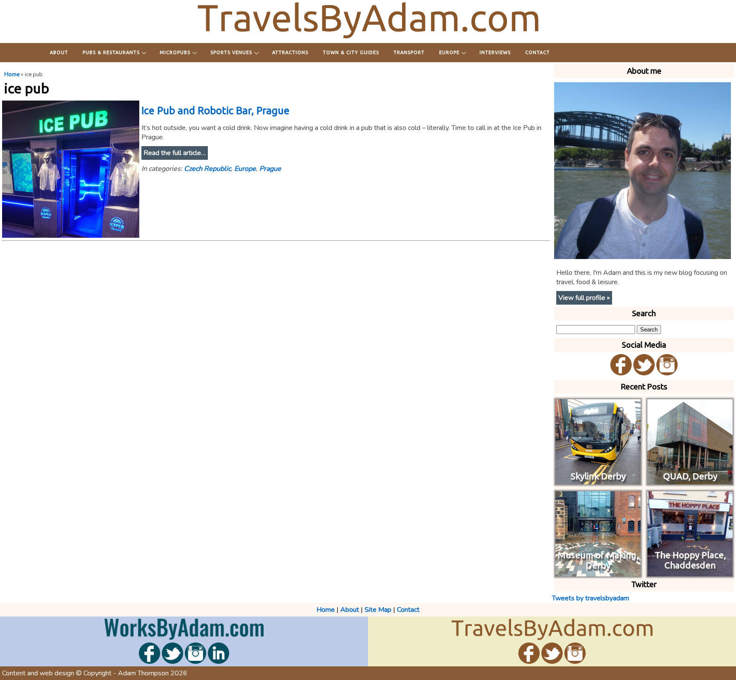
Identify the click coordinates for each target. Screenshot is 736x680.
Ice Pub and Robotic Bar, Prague (215, 110)
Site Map (378, 609)
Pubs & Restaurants (111, 52)
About (59, 52)
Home (12, 74)
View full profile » (584, 298)
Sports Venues (231, 52)
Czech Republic (207, 168)
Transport (409, 52)
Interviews (495, 52)
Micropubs (175, 52)
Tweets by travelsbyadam (590, 598)
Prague (270, 168)
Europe (449, 52)
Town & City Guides (351, 52)
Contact (537, 52)
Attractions (290, 52)
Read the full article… (175, 153)
